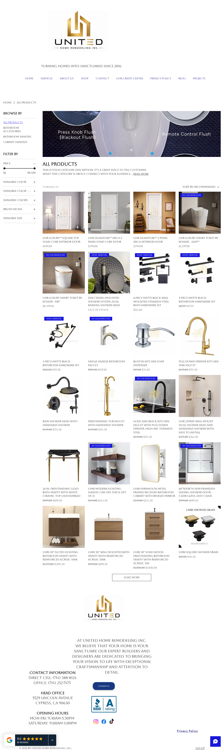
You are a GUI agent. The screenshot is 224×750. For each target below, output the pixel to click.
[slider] (4, 168)
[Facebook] (104, 722)
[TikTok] (112, 722)
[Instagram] (96, 722)
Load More (132, 577)
